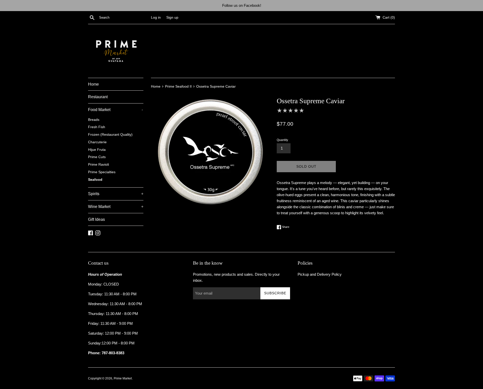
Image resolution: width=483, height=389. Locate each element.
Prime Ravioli (98, 164)
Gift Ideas (96, 219)
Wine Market (115, 206)
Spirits (115, 194)
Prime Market (123, 378)
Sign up (172, 17)
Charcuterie (97, 142)
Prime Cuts (97, 157)
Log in (156, 17)
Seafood (95, 180)
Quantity (282, 140)
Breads (93, 120)
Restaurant (98, 97)
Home (93, 84)
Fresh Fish (96, 127)
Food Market (115, 110)
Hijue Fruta (97, 150)
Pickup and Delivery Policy (320, 274)
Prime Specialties (101, 172)
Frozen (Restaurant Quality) (110, 134)
